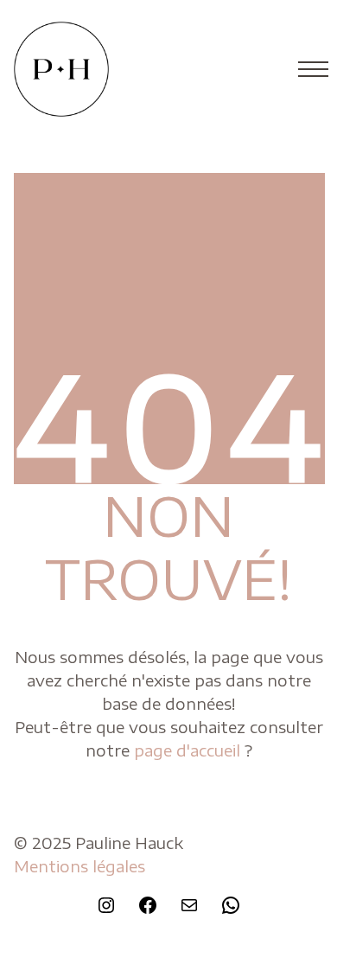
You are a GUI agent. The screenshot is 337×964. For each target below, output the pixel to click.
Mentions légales (79, 866)
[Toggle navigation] (308, 69)
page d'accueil (189, 750)
